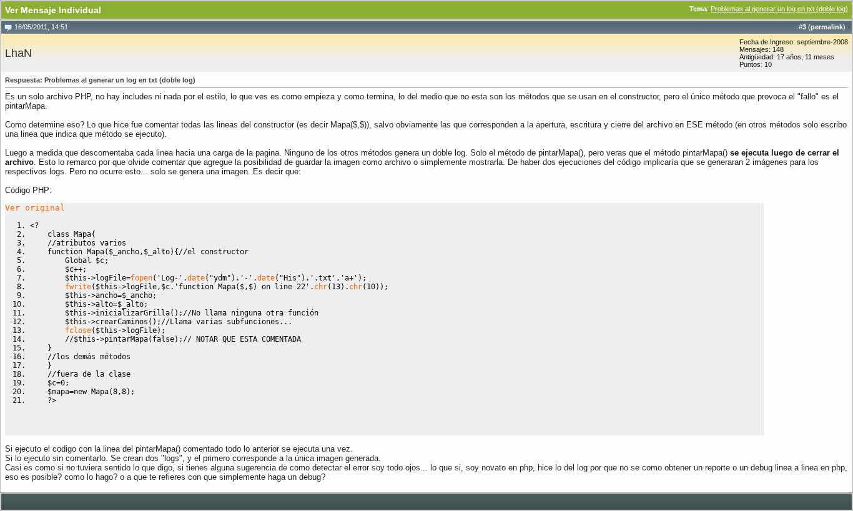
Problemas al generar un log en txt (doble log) (779, 8)
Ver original (35, 207)
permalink (827, 27)
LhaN (18, 53)
